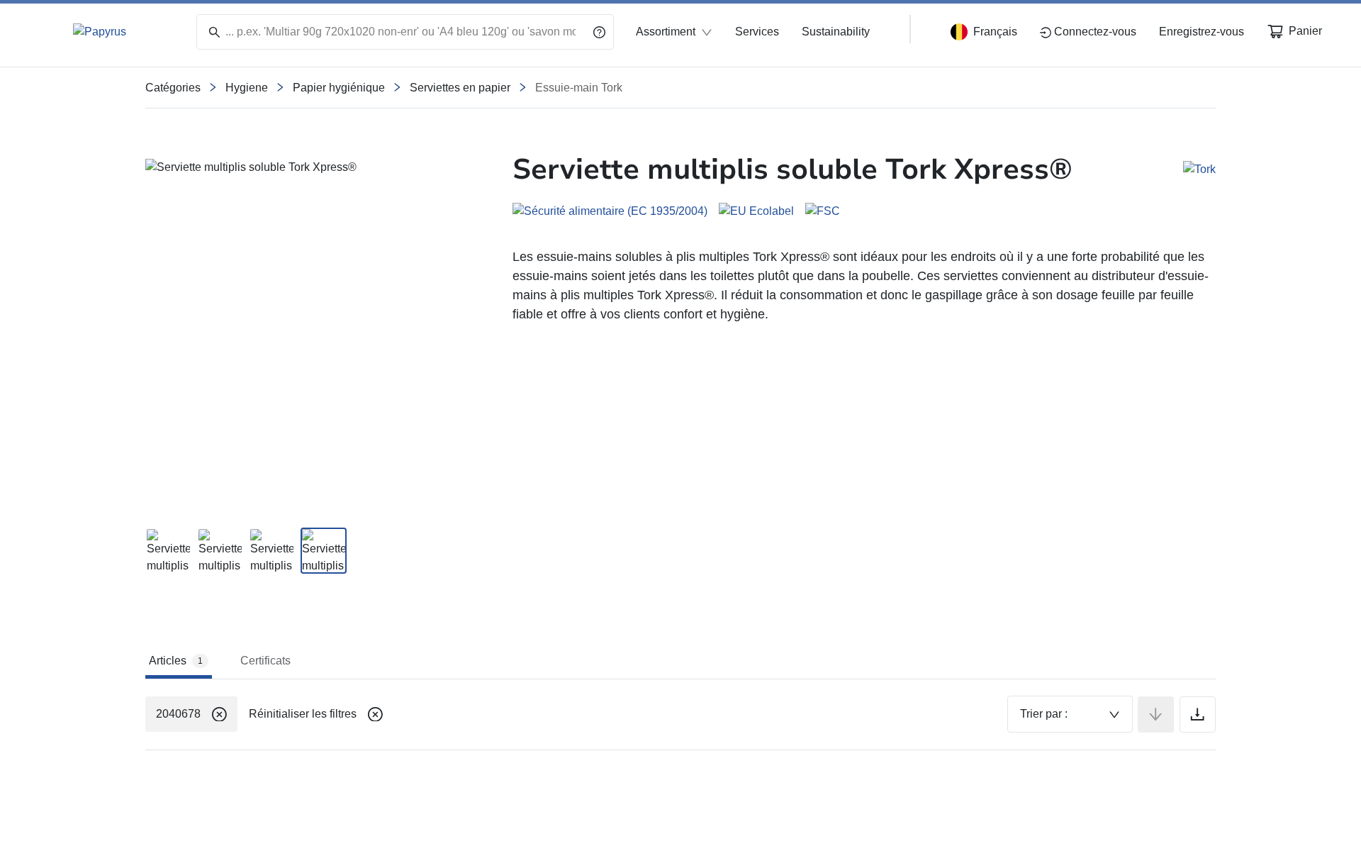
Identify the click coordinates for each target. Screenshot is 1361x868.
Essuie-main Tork (578, 88)
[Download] (1198, 714)
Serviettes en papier (460, 88)
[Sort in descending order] (1156, 714)
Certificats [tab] (265, 661)
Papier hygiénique (339, 88)
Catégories (173, 88)
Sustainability (836, 32)
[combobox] (1070, 714)
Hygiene (246, 88)
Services (757, 32)
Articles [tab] (176, 661)
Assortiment (665, 32)
